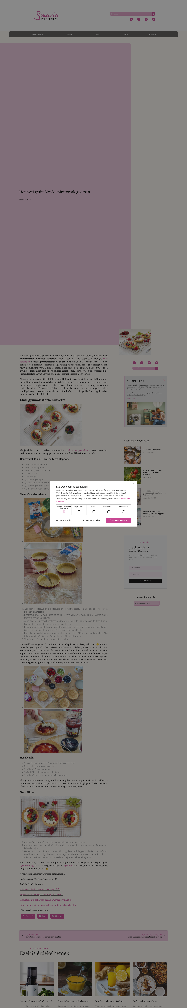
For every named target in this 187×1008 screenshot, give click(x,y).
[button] (63, 520)
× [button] (133, 484)
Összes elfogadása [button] (118, 520)
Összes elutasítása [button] (91, 520)
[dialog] (93, 504)
